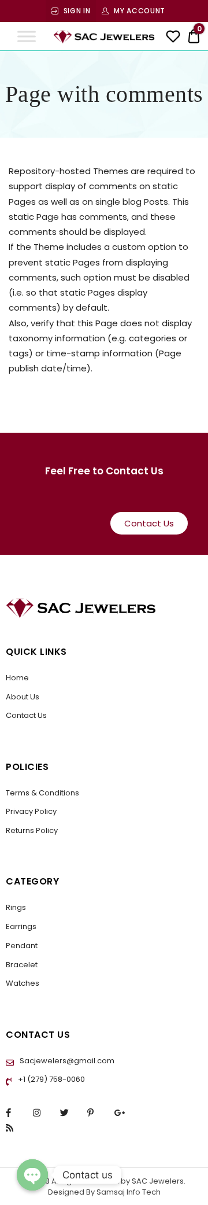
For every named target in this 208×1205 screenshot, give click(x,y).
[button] (149, 523)
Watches (22, 983)
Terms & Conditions (42, 792)
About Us (22, 696)
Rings (16, 907)
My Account (139, 11)
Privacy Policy (31, 811)
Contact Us (26, 715)
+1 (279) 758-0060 (50, 1079)
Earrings (21, 926)
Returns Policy (32, 830)
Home (17, 677)
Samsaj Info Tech (128, 1191)
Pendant (22, 945)
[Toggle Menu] (26, 36)
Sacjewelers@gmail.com (66, 1060)
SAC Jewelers (157, 1180)
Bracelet (22, 964)
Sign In (77, 11)
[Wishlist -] (173, 38)
